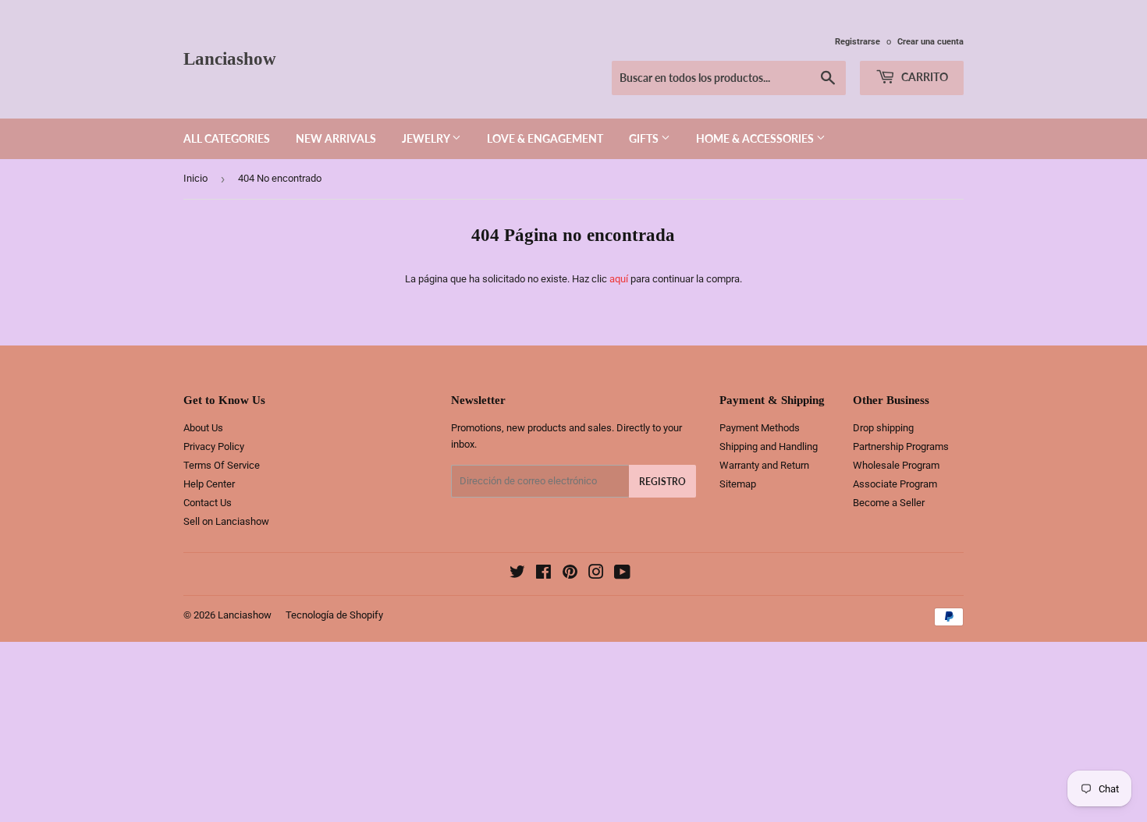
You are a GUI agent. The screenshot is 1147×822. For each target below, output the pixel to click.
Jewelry (427, 138)
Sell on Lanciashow (226, 521)
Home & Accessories (756, 138)
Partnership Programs (901, 446)
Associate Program (895, 484)
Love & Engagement (545, 138)
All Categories (226, 138)
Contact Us (207, 502)
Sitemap (737, 484)
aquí (618, 279)
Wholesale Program (896, 465)
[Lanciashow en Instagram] (596, 574)
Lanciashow (229, 59)
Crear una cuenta (930, 42)
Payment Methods (759, 428)
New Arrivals (336, 138)
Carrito (923, 76)
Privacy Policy (213, 446)
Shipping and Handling (768, 446)
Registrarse (857, 42)
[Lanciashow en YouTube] (622, 574)
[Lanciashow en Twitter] (517, 574)
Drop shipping (883, 428)
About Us (203, 428)
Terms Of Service (221, 465)
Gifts (645, 138)
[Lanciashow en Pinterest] (570, 574)
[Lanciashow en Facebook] (543, 574)
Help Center (209, 484)
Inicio (195, 178)
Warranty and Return (764, 465)
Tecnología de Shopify (334, 615)
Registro (662, 481)
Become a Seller (889, 502)
